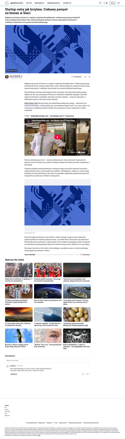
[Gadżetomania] (18, 3)
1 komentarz (77, 77)
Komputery (7, 411)
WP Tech (29, 3)
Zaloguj (112, 3)
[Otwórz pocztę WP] (100, 3)
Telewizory (7, 415)
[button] (105, 3)
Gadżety (7, 409)
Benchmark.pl (39, 3)
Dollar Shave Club (31, 103)
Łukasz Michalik (14, 76)
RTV (6, 407)
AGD (6, 413)
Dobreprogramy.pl (53, 3)
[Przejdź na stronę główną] (7, 4)
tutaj (39, 435)
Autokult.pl (67, 3)
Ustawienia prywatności (91, 423)
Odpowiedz (14, 374)
